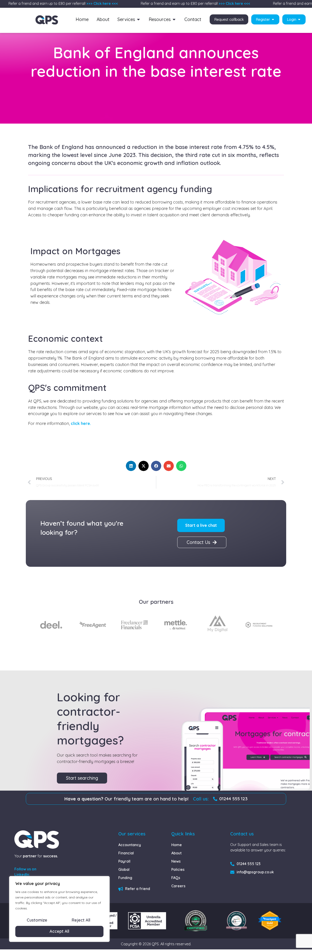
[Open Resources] (174, 19)
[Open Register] (273, 19)
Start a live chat (201, 525)
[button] (131, 466)
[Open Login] (299, 19)
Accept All (59, 931)
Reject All (81, 920)
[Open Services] (138, 19)
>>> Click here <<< (95, 3)
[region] (59, 909)
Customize (37, 920)
